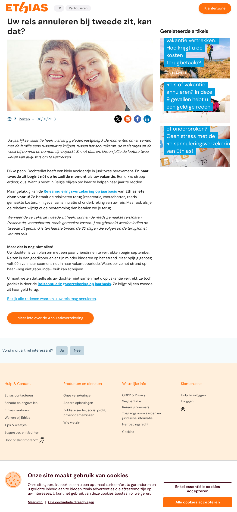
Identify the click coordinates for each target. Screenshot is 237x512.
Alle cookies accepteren (197, 502)
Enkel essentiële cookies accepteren (197, 488)
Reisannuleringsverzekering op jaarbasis (80, 191)
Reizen (24, 119)
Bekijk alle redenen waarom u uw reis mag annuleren (51, 298)
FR (59, 8)
